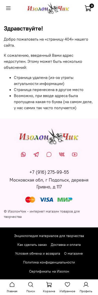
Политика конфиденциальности (49, 262)
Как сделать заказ (32, 244)
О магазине (73, 253)
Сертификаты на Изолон (49, 271)
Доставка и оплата (66, 244)
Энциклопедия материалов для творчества (49, 235)
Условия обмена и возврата (37, 253)
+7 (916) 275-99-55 (49, 172)
